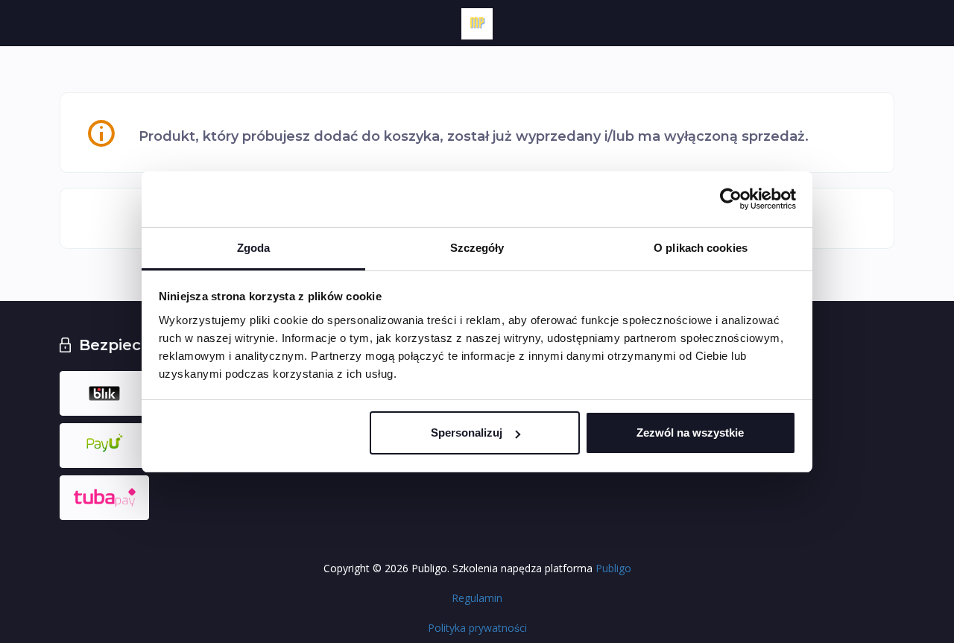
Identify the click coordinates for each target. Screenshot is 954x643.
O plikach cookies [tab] (701, 247)
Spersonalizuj (466, 432)
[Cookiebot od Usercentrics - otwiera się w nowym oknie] (731, 199)
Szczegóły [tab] (477, 247)
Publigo (613, 568)
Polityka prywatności (477, 628)
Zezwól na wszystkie (690, 432)
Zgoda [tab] (254, 247)
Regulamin (477, 598)
